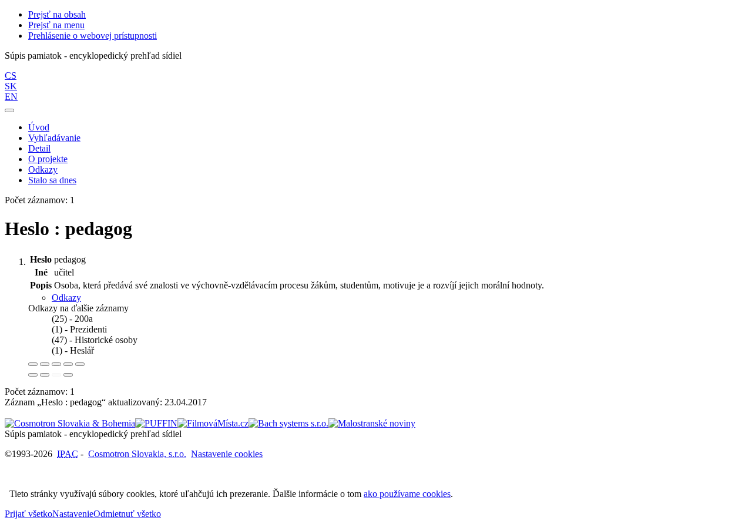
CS (10, 75)
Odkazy (43, 169)
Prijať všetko (28, 514)
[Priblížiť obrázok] (33, 364)
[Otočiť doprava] (44, 375)
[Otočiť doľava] (33, 375)
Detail (39, 148)
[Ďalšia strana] (68, 375)
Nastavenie (72, 514)
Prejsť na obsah (57, 14)
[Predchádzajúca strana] (56, 375)
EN (11, 97)
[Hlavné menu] (9, 110)
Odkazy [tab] (66, 298)
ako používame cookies (407, 494)
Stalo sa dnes (52, 180)
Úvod (38, 127)
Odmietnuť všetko (127, 514)
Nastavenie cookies (227, 454)
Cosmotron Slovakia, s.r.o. (137, 454)
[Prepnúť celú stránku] (68, 364)
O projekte (48, 159)
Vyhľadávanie (54, 138)
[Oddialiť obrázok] (44, 364)
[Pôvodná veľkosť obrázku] (56, 364)
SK (11, 86)
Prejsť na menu (56, 25)
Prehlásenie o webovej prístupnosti (92, 36)
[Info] (80, 364)
